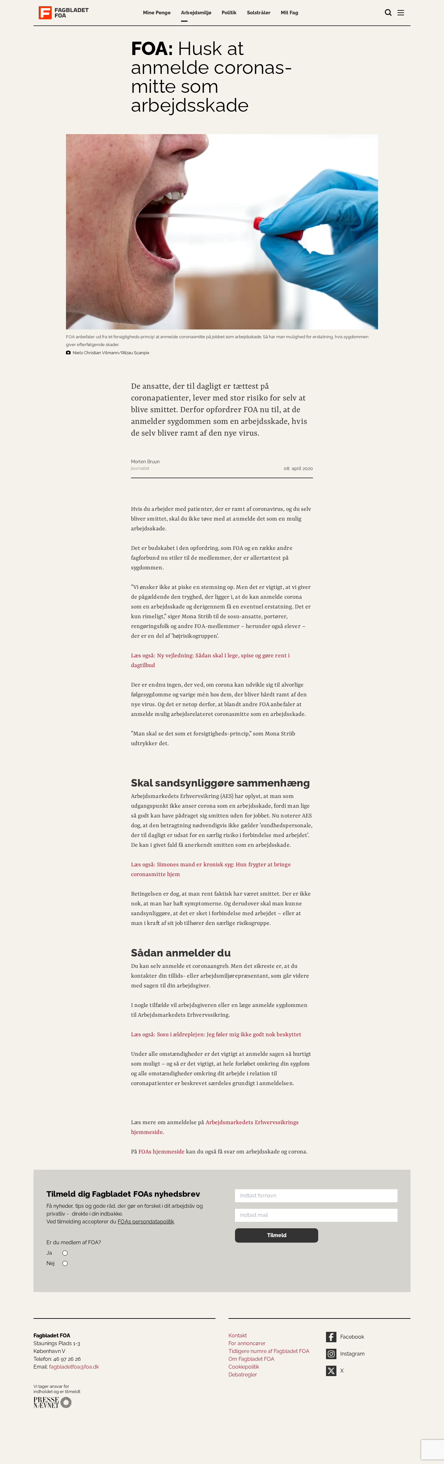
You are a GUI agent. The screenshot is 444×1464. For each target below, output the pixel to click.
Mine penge (157, 13)
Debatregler (243, 1375)
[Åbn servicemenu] (401, 14)
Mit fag (289, 13)
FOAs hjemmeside (161, 1152)
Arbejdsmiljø (196, 13)
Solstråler (258, 13)
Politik (229, 13)
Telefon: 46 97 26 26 (57, 1359)
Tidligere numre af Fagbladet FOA (269, 1351)
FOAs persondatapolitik (146, 1222)
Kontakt (238, 1335)
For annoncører (247, 1343)
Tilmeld (276, 1235)
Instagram (352, 1354)
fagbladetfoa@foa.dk (74, 1367)
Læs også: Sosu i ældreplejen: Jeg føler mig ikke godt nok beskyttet (216, 1034)
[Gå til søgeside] (388, 13)
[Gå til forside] (65, 12)
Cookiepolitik (244, 1367)
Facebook (352, 1337)
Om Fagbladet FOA (251, 1359)
